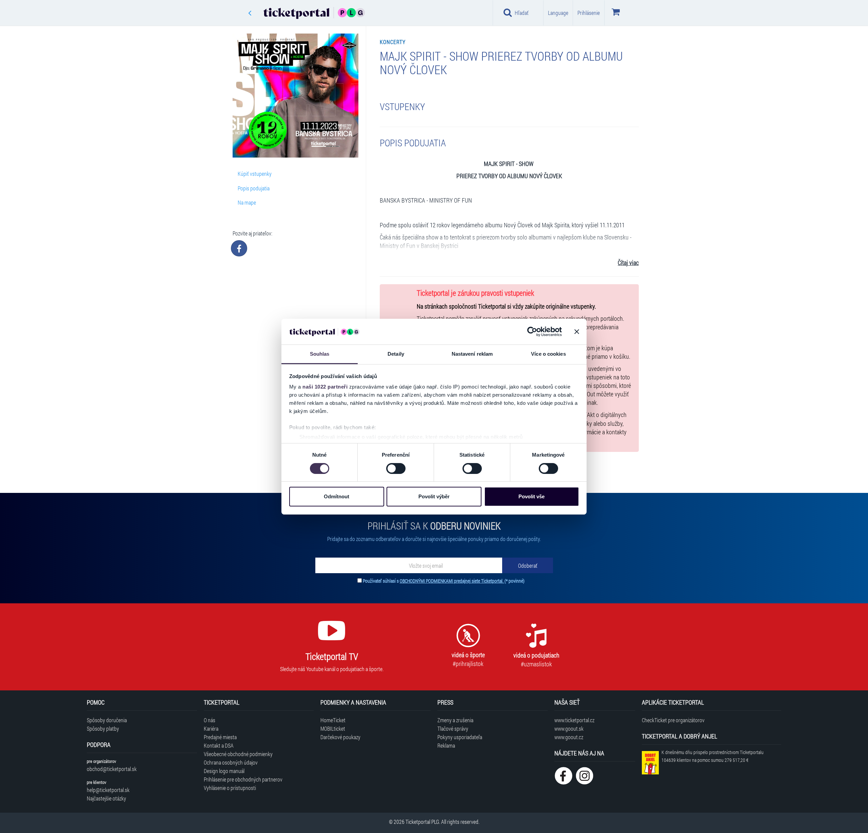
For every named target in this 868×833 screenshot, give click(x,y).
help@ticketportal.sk (108, 789)
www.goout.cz (568, 737)
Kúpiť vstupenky (255, 173)
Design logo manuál (224, 770)
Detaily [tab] (396, 354)
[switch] (396, 468)
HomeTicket (333, 720)
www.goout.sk (569, 728)
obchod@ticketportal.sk (112, 768)
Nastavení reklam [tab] (472, 354)
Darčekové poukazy (340, 737)
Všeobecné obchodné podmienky (238, 753)
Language (558, 12)
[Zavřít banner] (576, 331)
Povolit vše (531, 496)
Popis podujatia (254, 188)
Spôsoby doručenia (107, 720)
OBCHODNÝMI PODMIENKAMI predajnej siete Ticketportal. (452, 581)
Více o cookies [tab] (548, 354)
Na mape (247, 202)
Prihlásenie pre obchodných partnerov (243, 779)
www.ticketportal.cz (574, 720)
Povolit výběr (434, 496)
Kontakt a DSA (219, 745)
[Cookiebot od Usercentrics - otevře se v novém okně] (532, 332)
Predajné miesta (220, 737)
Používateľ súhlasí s (444, 581)
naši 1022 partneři (325, 387)
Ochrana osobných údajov (231, 762)
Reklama (446, 745)
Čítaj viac (628, 263)
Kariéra (211, 728)
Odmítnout (336, 496)
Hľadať (522, 12)
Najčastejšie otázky (106, 798)
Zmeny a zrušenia (455, 720)
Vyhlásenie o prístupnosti (230, 787)
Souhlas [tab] (320, 354)
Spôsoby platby (103, 728)
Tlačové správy (452, 728)
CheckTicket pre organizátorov (673, 720)
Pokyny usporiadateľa (459, 737)
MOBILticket (332, 728)
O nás (209, 720)
